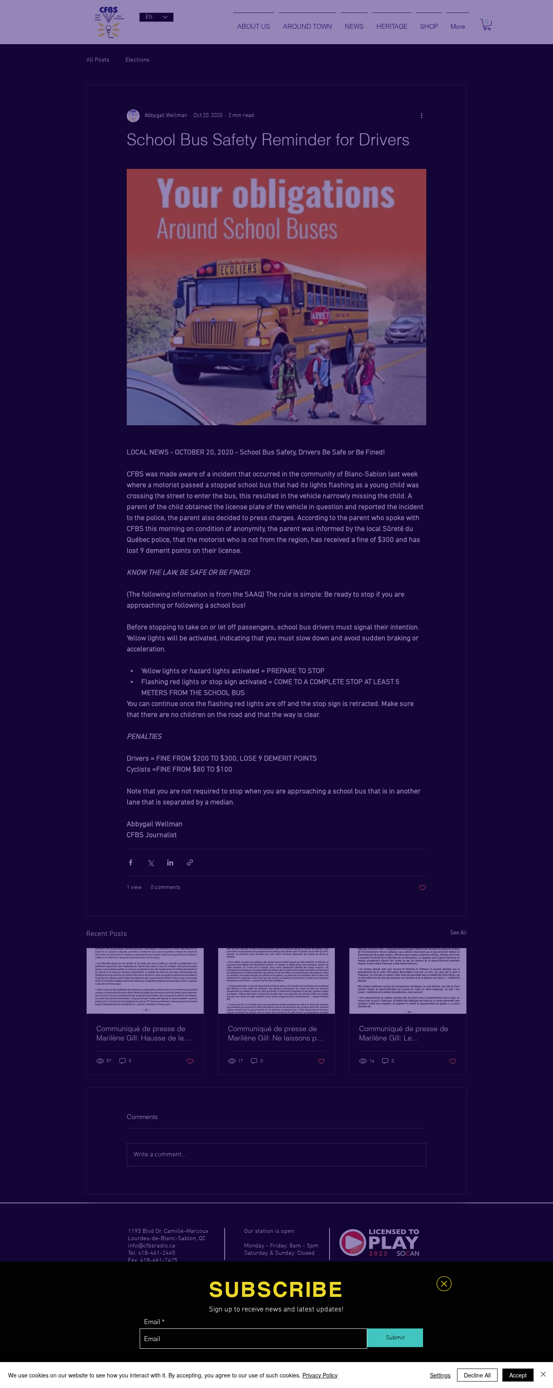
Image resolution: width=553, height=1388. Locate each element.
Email (152, 1321)
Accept (518, 1375)
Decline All (477, 1375)
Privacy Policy (320, 1375)
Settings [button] (440, 1375)
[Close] (543, 1375)
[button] (444, 1283)
